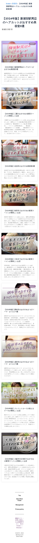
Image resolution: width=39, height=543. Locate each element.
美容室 (14, 3)
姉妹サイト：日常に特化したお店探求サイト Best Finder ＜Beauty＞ (19, 523)
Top (19, 495)
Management (19, 505)
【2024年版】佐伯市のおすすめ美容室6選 (19, 166)
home (8, 3)
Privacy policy (19, 509)
